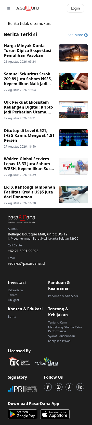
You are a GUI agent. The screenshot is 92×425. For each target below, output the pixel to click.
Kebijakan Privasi (59, 341)
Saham (12, 295)
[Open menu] (9, 8)
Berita (12, 316)
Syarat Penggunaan (61, 336)
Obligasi (13, 300)
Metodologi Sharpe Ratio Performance (65, 329)
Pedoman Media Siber (63, 296)
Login (75, 8)
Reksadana (15, 290)
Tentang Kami (57, 322)
